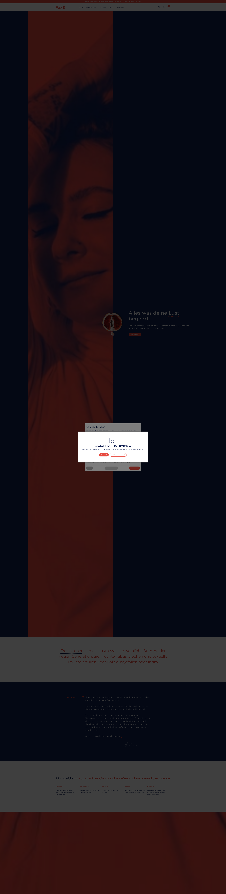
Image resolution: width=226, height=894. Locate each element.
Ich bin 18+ (104, 455)
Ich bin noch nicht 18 (118, 455)
